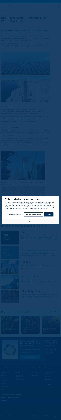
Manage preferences (15, 214)
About (30, 221)
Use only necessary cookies (33, 214)
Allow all (49, 214)
